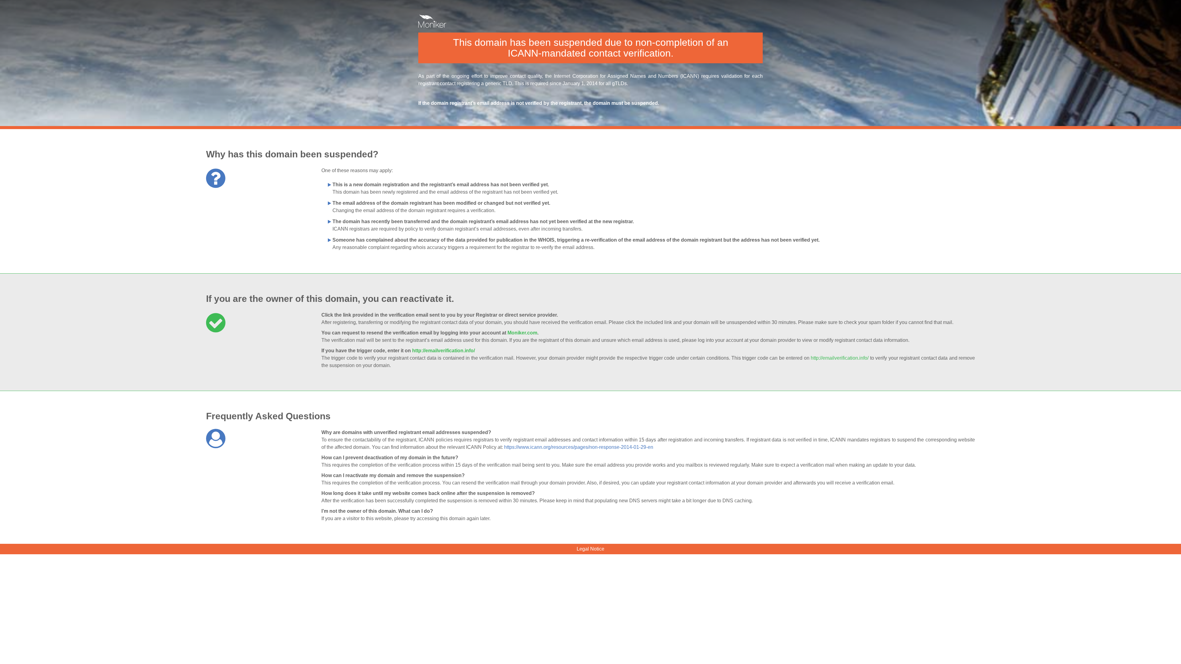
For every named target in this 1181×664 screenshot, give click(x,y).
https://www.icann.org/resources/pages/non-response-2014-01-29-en (578, 447)
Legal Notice (590, 548)
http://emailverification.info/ (443, 350)
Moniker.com (522, 332)
